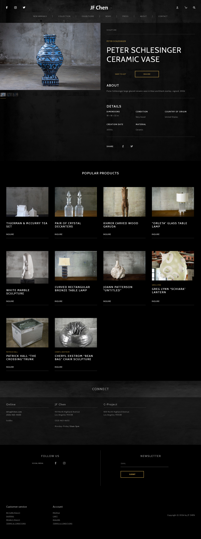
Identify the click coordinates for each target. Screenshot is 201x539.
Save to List (120, 74)
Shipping (10, 516)
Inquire (146, 74)
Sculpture (111, 30)
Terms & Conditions (16, 523)
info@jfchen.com (14, 412)
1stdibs (9, 420)
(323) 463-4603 (13, 415)
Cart (55, 516)
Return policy (13, 513)
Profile (56, 513)
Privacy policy (13, 520)
